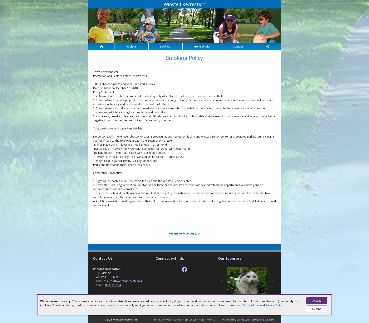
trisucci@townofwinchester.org (123, 281)
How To (211, 319)
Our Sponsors (229, 258)
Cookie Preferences (185, 319)
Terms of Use (250, 305)
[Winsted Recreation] (184, 25)
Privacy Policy (274, 305)
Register (131, 46)
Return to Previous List (184, 233)
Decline (316, 309)
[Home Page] (101, 46)
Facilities (165, 46)
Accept (316, 300)
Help (201, 319)
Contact (238, 46)
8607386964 (113, 285)
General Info (202, 46)
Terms (157, 319)
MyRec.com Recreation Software (255, 319)
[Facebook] (184, 269)
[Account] (268, 46)
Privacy (167, 319)
